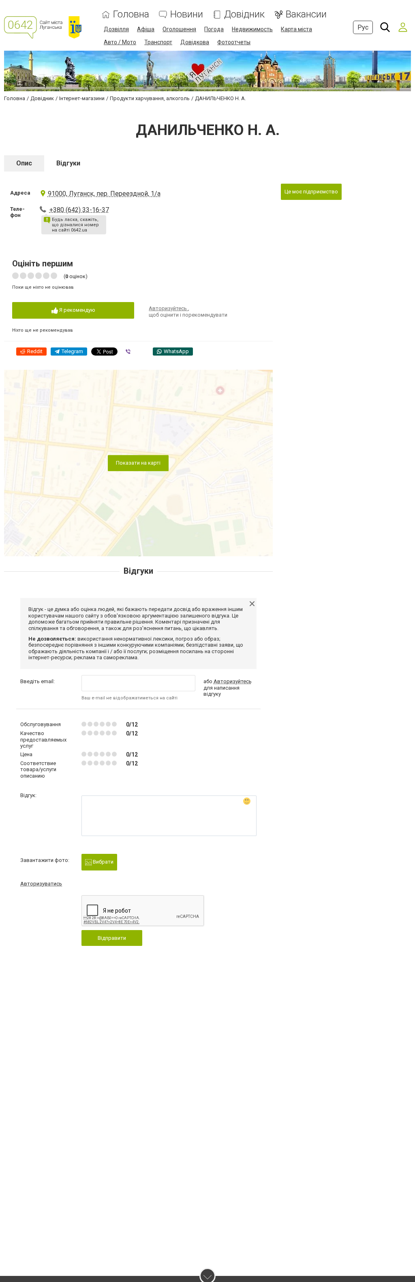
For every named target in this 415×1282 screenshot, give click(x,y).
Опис (24, 163)
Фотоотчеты (233, 42)
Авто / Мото (120, 42)
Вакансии (306, 14)
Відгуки (68, 163)
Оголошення (179, 29)
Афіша (145, 29)
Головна (131, 14)
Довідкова (194, 42)
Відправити (112, 938)
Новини (186, 14)
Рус (362, 27)
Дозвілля (116, 29)
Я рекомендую (76, 310)
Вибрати (102, 862)
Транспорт (158, 42)
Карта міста (296, 29)
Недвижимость (252, 29)
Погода (214, 29)
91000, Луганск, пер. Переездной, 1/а (104, 193)
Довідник (244, 14)
